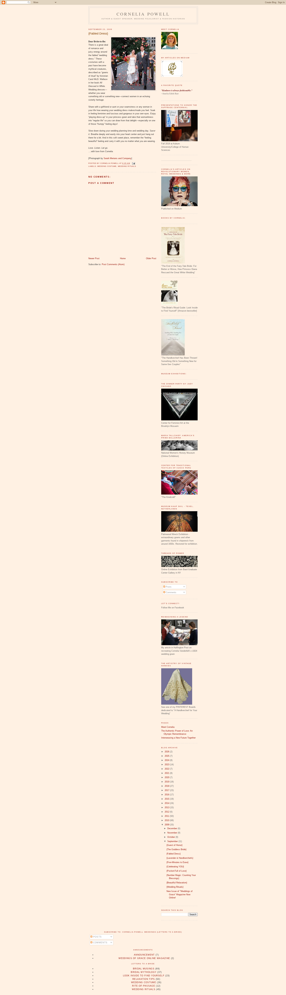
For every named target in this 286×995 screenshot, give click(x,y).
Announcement (144, 955)
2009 (167, 824)
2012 (167, 812)
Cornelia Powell (143, 14)
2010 (167, 820)
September (172, 841)
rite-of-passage (143, 986)
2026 (167, 751)
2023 (167, 764)
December (172, 828)
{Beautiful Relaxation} (177, 882)
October (171, 837)
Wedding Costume (107, 166)
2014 (167, 803)
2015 (167, 799)
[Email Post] (133, 163)
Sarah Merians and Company (117, 158)
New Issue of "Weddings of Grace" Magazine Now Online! (179, 894)
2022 (167, 769)
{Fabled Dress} (98, 33)
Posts (168, 587)
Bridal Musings (143, 968)
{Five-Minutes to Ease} (177, 862)
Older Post (151, 258)
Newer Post (93, 258)
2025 (167, 756)
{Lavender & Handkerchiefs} (180, 858)
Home (123, 258)
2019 (167, 781)
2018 (167, 786)
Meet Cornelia (167, 727)
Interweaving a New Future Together (178, 738)
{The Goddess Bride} (176, 849)
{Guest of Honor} (174, 845)
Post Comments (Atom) (113, 264)
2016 (167, 794)
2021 (167, 773)
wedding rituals (127, 166)
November (172, 832)
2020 (167, 777)
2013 (167, 807)
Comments (170, 592)
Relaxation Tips (143, 979)
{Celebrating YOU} (175, 866)
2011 (167, 816)
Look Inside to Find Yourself (143, 975)
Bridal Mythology (143, 972)
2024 (167, 760)
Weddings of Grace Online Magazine (144, 958)
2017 (167, 790)
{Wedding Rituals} (175, 887)
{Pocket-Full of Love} (177, 871)
